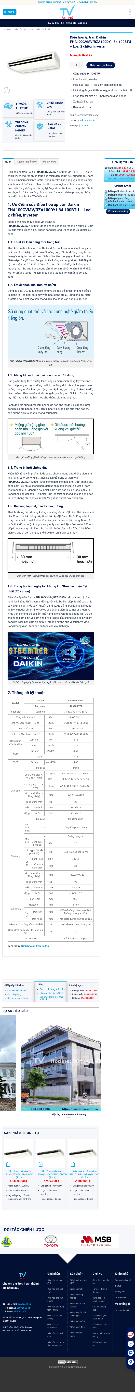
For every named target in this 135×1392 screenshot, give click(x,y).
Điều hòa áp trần (43, 29)
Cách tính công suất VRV (52, 989)
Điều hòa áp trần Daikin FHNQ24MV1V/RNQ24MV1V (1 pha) (85, 1174)
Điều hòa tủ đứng (77, 1327)
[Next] (99, 1070)
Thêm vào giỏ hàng (101, 65)
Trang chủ (7, 29)
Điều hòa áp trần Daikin (35, 946)
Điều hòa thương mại (23, 29)
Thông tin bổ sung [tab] (27, 162)
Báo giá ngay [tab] (49, 162)
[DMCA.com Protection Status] (68, 1362)
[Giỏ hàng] (129, 11)
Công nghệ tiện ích (123, 1280)
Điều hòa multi (76, 1289)
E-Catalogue (120, 1297)
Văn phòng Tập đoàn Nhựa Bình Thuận (53, 1114)
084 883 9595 (125, 167)
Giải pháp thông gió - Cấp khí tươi (51, 998)
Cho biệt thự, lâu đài (16, 990)
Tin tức (118, 1286)
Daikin (85, 125)
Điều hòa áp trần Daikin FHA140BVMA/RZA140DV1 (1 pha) (20, 1174)
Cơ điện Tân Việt (122, 1310)
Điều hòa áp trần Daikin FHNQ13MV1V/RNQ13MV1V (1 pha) (53, 1174)
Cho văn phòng (14, 994)
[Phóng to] (7, 90)
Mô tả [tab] (8, 162)
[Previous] (4, 1174)
